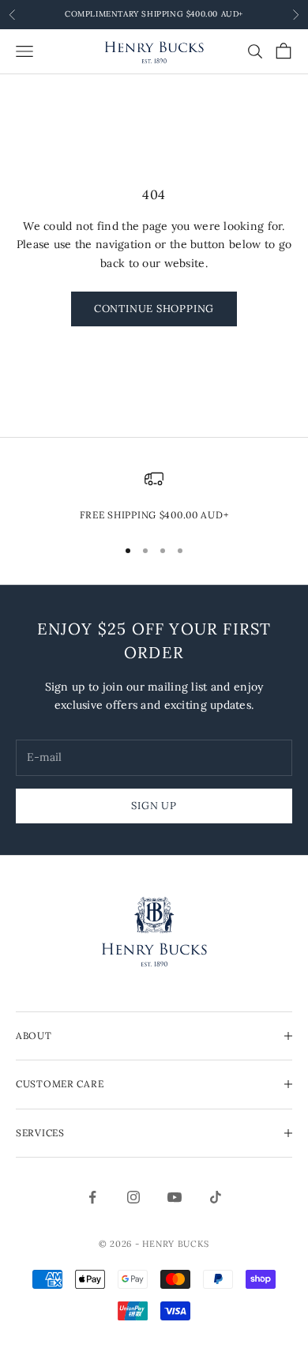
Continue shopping (154, 308)
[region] (154, 496)
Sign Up (153, 805)
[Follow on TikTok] (215, 1197)
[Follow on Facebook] (92, 1197)
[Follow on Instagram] (133, 1197)
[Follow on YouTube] (174, 1197)
